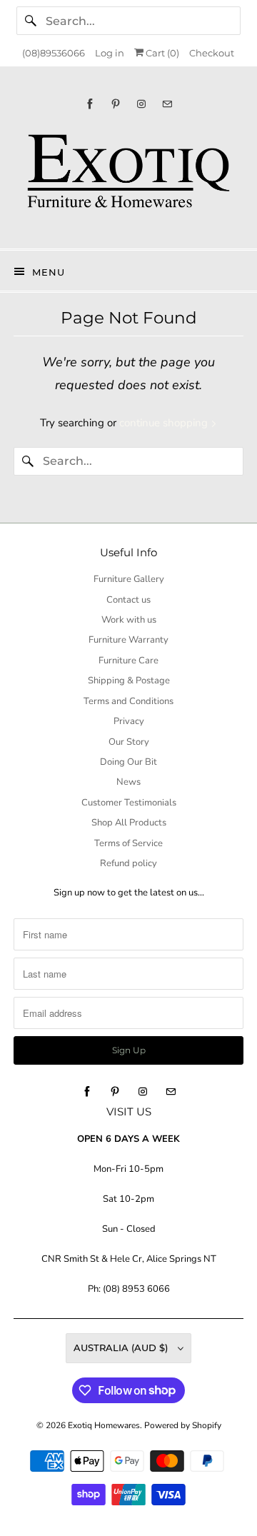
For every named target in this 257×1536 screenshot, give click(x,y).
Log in (109, 53)
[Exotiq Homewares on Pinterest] (115, 104)
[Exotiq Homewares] (128, 179)
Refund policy (128, 863)
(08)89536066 (53, 53)
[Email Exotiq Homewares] (167, 104)
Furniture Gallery (129, 579)
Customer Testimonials (128, 802)
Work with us (128, 619)
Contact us (128, 599)
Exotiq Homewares (104, 1425)
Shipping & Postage (129, 680)
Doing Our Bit (128, 762)
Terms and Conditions (128, 701)
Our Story (129, 742)
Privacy (129, 721)
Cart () (161, 53)
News (128, 781)
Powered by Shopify (182, 1425)
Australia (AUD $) (122, 1347)
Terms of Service (128, 843)
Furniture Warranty (128, 639)
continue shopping (165, 423)
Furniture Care (128, 660)
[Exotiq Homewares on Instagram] (141, 104)
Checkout (211, 53)
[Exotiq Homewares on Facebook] (90, 104)
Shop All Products (128, 822)
